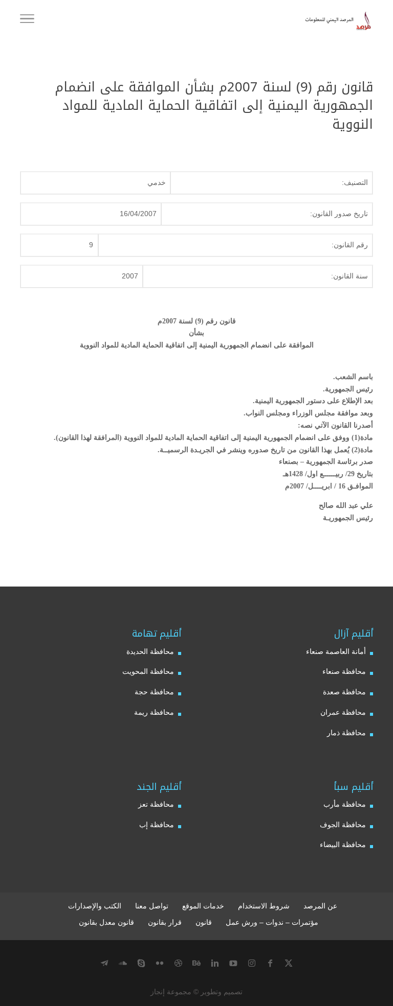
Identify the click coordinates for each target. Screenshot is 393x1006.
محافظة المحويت (148, 671)
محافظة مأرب (344, 804)
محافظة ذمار (346, 733)
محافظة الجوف (343, 825)
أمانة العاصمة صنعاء (336, 651)
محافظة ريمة (154, 712)
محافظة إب (156, 825)
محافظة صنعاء (344, 671)
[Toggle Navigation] (27, 20)
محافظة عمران (343, 712)
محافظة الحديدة (150, 651)
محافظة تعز (156, 804)
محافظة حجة (154, 692)
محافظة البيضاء (343, 844)
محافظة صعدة (344, 692)
